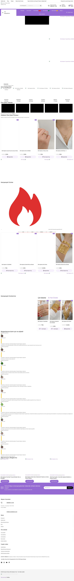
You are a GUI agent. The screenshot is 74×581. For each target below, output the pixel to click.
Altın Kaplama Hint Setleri (42, 264)
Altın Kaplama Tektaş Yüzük (43, 150)
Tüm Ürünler (29, 10)
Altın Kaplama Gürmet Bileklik (25, 150)
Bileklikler (18, 99)
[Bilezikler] (6, 93)
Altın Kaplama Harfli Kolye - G (61, 150)
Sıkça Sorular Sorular (19, 1)
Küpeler (55, 99)
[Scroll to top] (71, 578)
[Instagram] (4, 562)
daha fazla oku (5, 481)
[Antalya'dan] (2, 84)
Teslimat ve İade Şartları (5, 551)
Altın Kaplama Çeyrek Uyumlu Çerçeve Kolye (10, 150)
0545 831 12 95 (10, 502)
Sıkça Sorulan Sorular (5, 522)
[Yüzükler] (43, 93)
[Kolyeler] (30, 93)
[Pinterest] (9, 562)
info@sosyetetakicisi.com (12, 511)
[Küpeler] (55, 93)
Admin (14, 475)
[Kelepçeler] (67, 93)
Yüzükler (43, 99)
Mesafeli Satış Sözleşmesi (6, 549)
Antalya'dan (6, 84)
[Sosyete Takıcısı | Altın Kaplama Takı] (6, 5)
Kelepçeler (67, 99)
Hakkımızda (3, 1)
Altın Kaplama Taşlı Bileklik (6, 264)
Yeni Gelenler (36, 10)
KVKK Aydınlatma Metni (5, 553)
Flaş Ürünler (54, 10)
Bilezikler (6, 99)
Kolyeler (31, 99)
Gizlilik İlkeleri (3, 547)
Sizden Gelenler (42, 14)
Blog (8, 1)
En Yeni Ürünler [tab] (53, 298)
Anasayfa (22, 10)
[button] (10, 157)
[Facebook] (1, 562)
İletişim (12, 1)
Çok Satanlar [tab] (42, 298)
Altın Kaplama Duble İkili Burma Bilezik (27, 264)
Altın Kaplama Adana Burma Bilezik (62, 264)
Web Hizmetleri (5, 577)
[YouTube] (6, 562)
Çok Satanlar (45, 10)
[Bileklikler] (18, 93)
